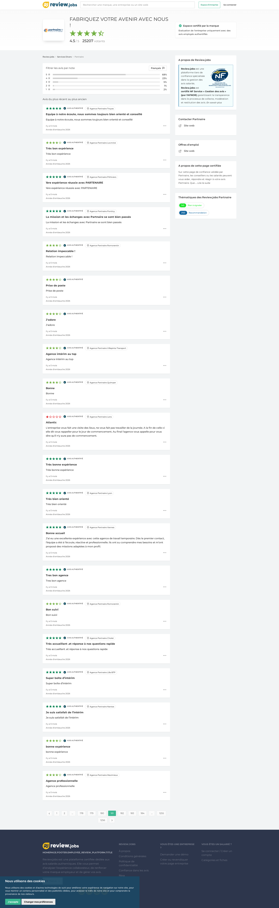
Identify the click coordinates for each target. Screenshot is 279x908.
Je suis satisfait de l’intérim (64, 712)
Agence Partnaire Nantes (101, 706)
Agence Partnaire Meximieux (103, 775)
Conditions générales (132, 856)
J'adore (51, 319)
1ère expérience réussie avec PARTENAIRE (74, 182)
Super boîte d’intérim (60, 678)
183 (132, 813)
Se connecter (229, 5)
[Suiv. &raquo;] (112, 820)
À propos (124, 851)
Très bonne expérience (61, 464)
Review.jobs (48, 57)
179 (91, 813)
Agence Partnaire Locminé (102, 143)
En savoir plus (214, 102)
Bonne (50, 388)
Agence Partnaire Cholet (101, 638)
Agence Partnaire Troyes (101, 108)
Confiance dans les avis (134, 870)
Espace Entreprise (209, 5)
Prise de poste (55, 285)
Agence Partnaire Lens (100, 417)
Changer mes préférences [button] (38, 901)
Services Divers (64, 57)
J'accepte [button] (13, 901)
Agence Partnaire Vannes (101, 527)
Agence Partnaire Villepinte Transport (107, 348)
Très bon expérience (59, 148)
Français (156, 68)
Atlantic (51, 422)
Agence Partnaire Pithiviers (102, 177)
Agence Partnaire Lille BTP (102, 672)
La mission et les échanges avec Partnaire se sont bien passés (88, 216)
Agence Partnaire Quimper (102, 382)
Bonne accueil (55, 533)
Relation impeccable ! (60, 251)
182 (122, 813)
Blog (122, 875)
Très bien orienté (57, 498)
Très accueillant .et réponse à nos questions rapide (80, 643)
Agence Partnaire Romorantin (104, 245)
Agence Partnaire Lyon (100, 493)
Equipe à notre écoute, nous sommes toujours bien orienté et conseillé (94, 114)
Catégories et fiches (214, 860)
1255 (161, 813)
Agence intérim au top (61, 354)
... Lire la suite (202, 183)
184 (142, 813)
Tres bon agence (57, 575)
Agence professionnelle (62, 780)
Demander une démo (174, 854)
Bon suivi (52, 609)
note (72, 68)
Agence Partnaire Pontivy (102, 211)
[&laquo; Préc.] (49, 813)
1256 (102, 820)
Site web (188, 125)
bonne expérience (58, 746)
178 (81, 813)
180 (102, 813)
